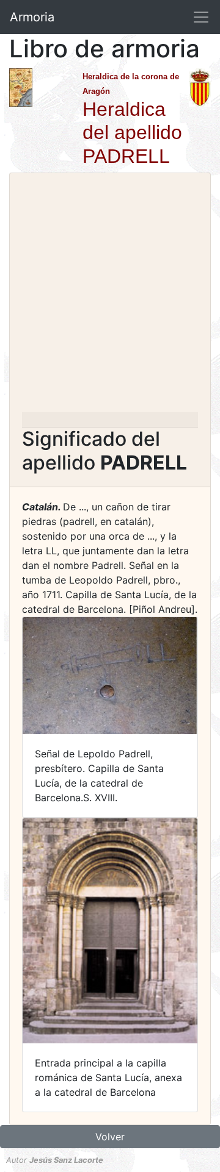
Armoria (32, 17)
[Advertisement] (110, 296)
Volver (110, 1137)
